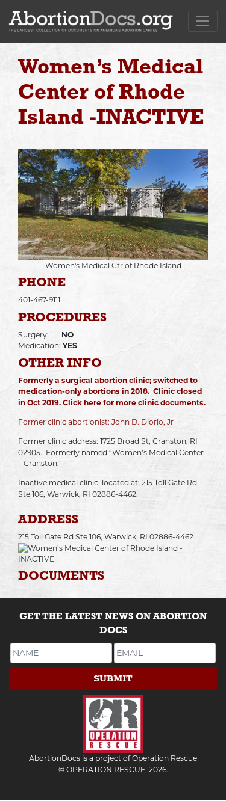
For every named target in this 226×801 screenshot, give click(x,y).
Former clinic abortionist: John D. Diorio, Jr (96, 421)
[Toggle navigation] (203, 21)
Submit (113, 679)
